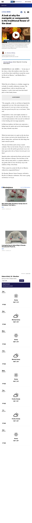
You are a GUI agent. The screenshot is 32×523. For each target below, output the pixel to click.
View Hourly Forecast (7, 285)
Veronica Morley (11, 53)
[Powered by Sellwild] (28, 273)
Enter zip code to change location (9, 278)
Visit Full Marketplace (25, 187)
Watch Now (27, 1)
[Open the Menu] (2, 1)
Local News (6, 12)
